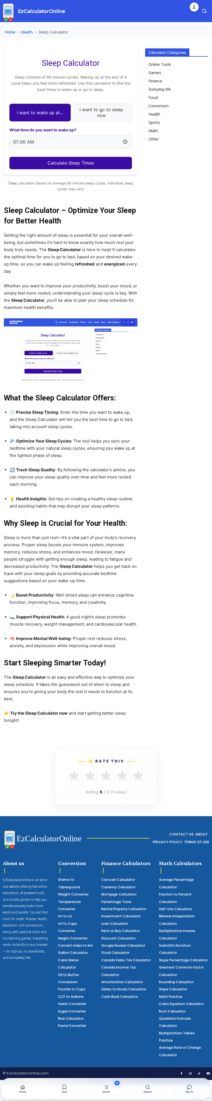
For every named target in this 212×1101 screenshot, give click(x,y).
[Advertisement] (178, 184)
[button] (204, 10)
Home (10, 32)
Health (27, 32)
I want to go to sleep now (101, 112)
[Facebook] (181, 1074)
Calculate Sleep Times (70, 163)
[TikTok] (199, 1074)
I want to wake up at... (40, 112)
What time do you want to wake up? (42, 129)
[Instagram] (190, 1074)
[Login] (194, 7)
